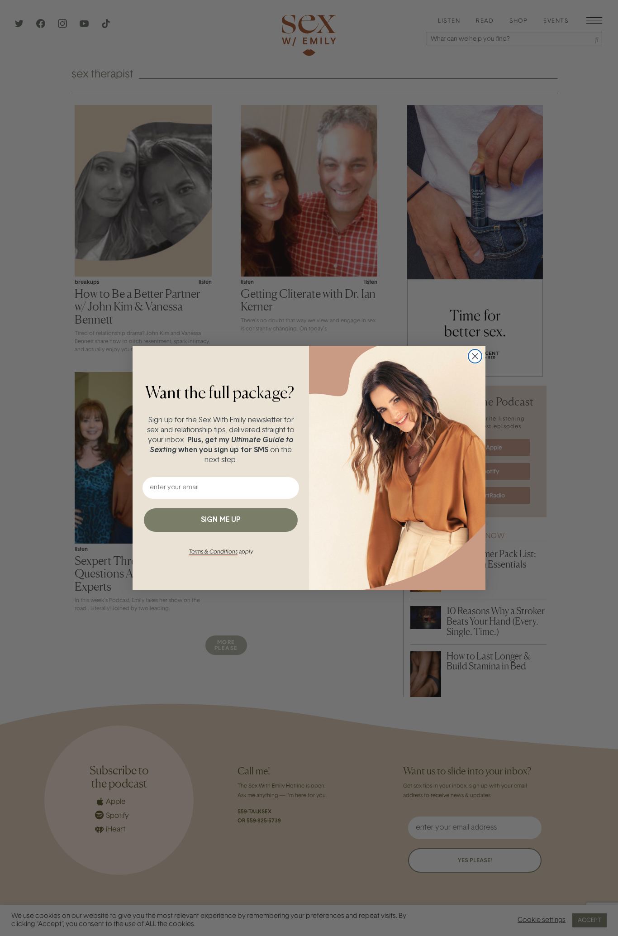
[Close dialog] (475, 356)
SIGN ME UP (221, 520)
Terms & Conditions (213, 552)
